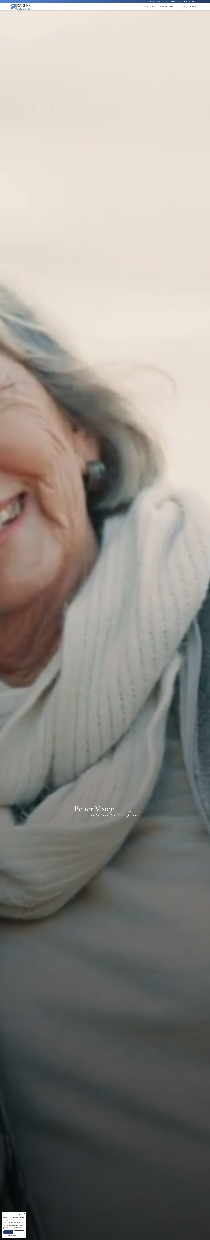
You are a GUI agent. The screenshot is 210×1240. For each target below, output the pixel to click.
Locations (173, 6)
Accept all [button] (8, 1232)
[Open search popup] (198, 1)
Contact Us (183, 6)
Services (154, 6)
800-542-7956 (194, 6)
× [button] (24, 1213)
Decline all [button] (19, 1232)
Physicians (163, 6)
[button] (14, 1236)
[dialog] (14, 1225)
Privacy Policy (6, 1229)
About (146, 6)
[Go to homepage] (20, 7)
